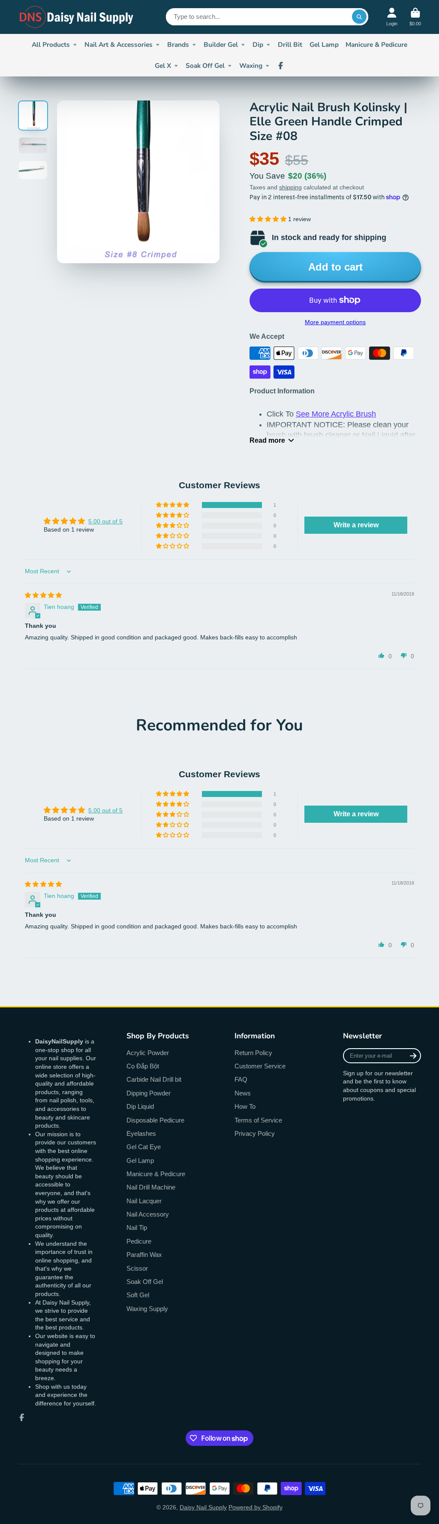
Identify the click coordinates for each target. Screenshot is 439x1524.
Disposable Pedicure (155, 1120)
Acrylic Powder (147, 1052)
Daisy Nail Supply (203, 1507)
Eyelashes (141, 1133)
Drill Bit (290, 44)
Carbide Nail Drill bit (153, 1079)
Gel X (163, 65)
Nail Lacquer (144, 1201)
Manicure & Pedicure (376, 44)
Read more (267, 440)
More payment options (335, 322)
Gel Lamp (324, 44)
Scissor (137, 1268)
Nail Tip (136, 1227)
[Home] (77, 17)
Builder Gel (221, 44)
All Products (51, 44)
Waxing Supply (147, 1308)
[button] (269, 219)
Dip (258, 44)
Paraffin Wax (144, 1254)
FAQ (241, 1079)
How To (245, 1106)
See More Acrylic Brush (336, 414)
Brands (178, 44)
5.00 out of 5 (105, 521)
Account (391, 17)
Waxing (250, 65)
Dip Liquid (140, 1106)
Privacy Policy (255, 1133)
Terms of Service (258, 1120)
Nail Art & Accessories (118, 44)
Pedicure (138, 1241)
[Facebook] (281, 66)
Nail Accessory (147, 1214)
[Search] (359, 16)
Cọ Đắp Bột (142, 1066)
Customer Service (260, 1066)
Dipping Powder (148, 1093)
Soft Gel (137, 1295)
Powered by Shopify (256, 1507)
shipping (290, 187)
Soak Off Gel (205, 65)
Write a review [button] (356, 525)
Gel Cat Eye (143, 1146)
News (243, 1093)
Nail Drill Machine (150, 1187)
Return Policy (253, 1052)
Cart (415, 17)
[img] (43, 595)
